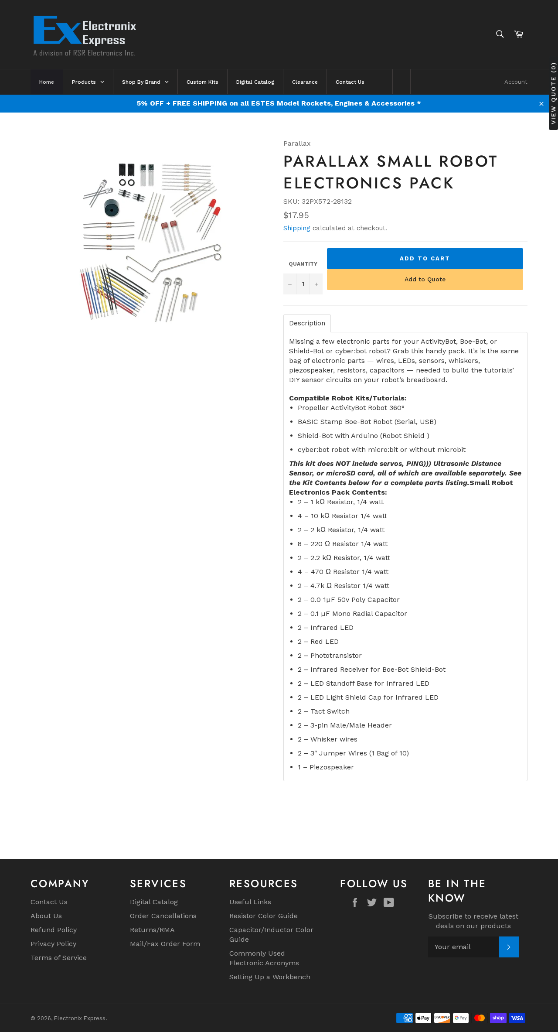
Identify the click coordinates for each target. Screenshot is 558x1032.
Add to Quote (425, 279)
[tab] (307, 323)
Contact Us (49, 902)
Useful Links (250, 902)
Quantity (303, 264)
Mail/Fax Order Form (165, 944)
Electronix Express (79, 1018)
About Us (46, 916)
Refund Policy (54, 930)
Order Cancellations (163, 916)
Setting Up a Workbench (269, 977)
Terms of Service (59, 957)
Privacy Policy (53, 944)
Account (515, 82)
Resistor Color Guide (263, 916)
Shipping (296, 228)
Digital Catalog (154, 902)
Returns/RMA (152, 930)
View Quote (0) (553, 93)
